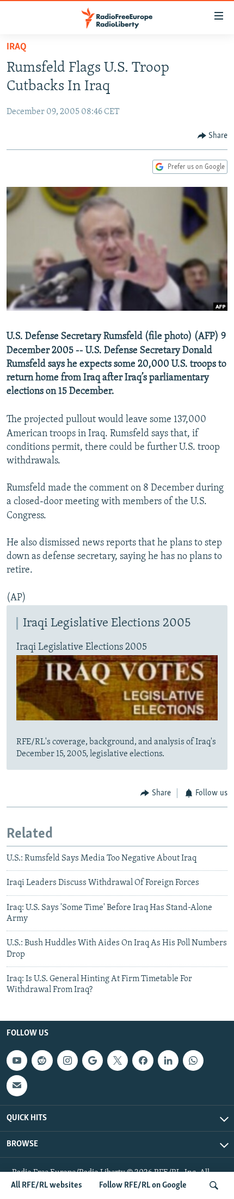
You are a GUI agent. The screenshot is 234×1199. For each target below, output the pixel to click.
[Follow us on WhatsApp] (193, 1060)
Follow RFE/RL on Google (143, 1185)
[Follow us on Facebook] (142, 1060)
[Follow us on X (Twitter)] (117, 1060)
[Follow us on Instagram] (67, 1060)
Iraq (17, 47)
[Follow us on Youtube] (17, 1060)
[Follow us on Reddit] (42, 1060)
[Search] (214, 1185)
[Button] (213, 136)
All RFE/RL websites (46, 1185)
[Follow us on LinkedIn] (168, 1060)
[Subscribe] (17, 1085)
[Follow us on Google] (92, 1060)
